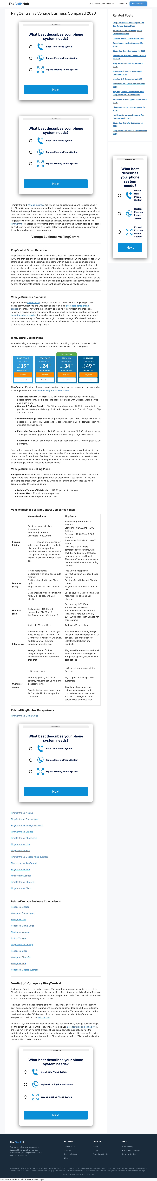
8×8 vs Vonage (18, 938)
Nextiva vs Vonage (20, 932)
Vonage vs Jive (18, 919)
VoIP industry (33, 302)
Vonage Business (35, 205)
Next (55, 90)
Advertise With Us (100, 1154)
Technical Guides (71, 1154)
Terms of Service (129, 1154)
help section (44, 1017)
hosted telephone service (23, 315)
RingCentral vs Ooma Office (24, 716)
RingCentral (16, 224)
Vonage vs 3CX (18, 963)
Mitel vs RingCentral (21, 876)
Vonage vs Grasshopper (23, 913)
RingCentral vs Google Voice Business (29, 857)
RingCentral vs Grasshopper (25, 819)
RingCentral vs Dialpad (22, 832)
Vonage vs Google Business (24, 970)
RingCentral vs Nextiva (22, 813)
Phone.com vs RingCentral (24, 863)
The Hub (19, 4)
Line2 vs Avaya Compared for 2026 (128, 38)
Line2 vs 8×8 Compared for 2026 (127, 79)
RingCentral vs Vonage (22, 944)
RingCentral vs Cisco (21, 888)
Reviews (67, 1150)
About (121, 3)
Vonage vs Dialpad (20, 907)
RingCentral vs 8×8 (20, 850)
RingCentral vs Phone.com (24, 838)
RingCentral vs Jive (20, 844)
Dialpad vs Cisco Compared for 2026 (129, 51)
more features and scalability (81, 1027)
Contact (96, 1150)
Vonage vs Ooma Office (22, 926)
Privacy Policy (127, 1146)
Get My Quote (138, 4)
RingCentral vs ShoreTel (22, 882)
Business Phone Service (100, 3)
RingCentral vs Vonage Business (27, 825)
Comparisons (69, 1146)
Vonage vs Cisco (19, 951)
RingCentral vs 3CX (20, 869)
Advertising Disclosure (131, 1150)
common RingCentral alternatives (52, 390)
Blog (66, 1158)
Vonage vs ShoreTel (21, 957)
